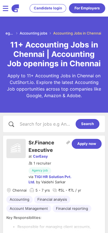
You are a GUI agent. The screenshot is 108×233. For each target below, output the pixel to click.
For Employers (87, 8)
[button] (40, 163)
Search (87, 123)
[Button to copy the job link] (68, 142)
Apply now (86, 143)
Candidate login (48, 8)
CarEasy (40, 156)
